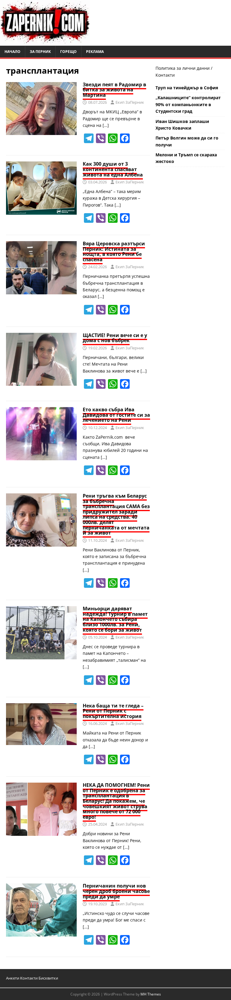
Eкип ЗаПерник (130, 102)
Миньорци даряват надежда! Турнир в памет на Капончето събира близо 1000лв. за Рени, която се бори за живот (115, 619)
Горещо (68, 51)
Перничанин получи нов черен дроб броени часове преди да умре (116, 891)
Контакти (165, 75)
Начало (12, 51)
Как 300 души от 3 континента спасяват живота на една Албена (113, 169)
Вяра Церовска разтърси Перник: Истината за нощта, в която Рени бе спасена (114, 251)
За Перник (40, 51)
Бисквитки (48, 978)
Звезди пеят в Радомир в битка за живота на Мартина (114, 89)
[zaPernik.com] (45, 42)
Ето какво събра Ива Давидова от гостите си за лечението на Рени (116, 414)
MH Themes (150, 994)
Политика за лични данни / (184, 68)
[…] (106, 125)
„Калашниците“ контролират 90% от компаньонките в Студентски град (188, 104)
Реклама (95, 51)
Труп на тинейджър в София (187, 87)
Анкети (12, 978)
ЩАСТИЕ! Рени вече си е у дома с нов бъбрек (115, 338)
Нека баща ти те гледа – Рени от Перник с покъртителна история (113, 710)
